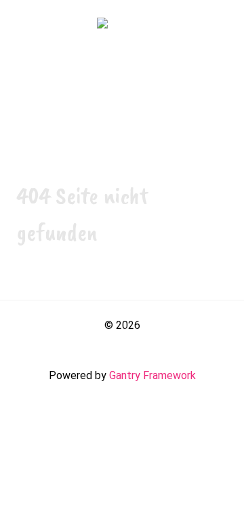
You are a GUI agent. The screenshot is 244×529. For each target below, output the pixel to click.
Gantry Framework (152, 375)
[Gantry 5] (122, 25)
